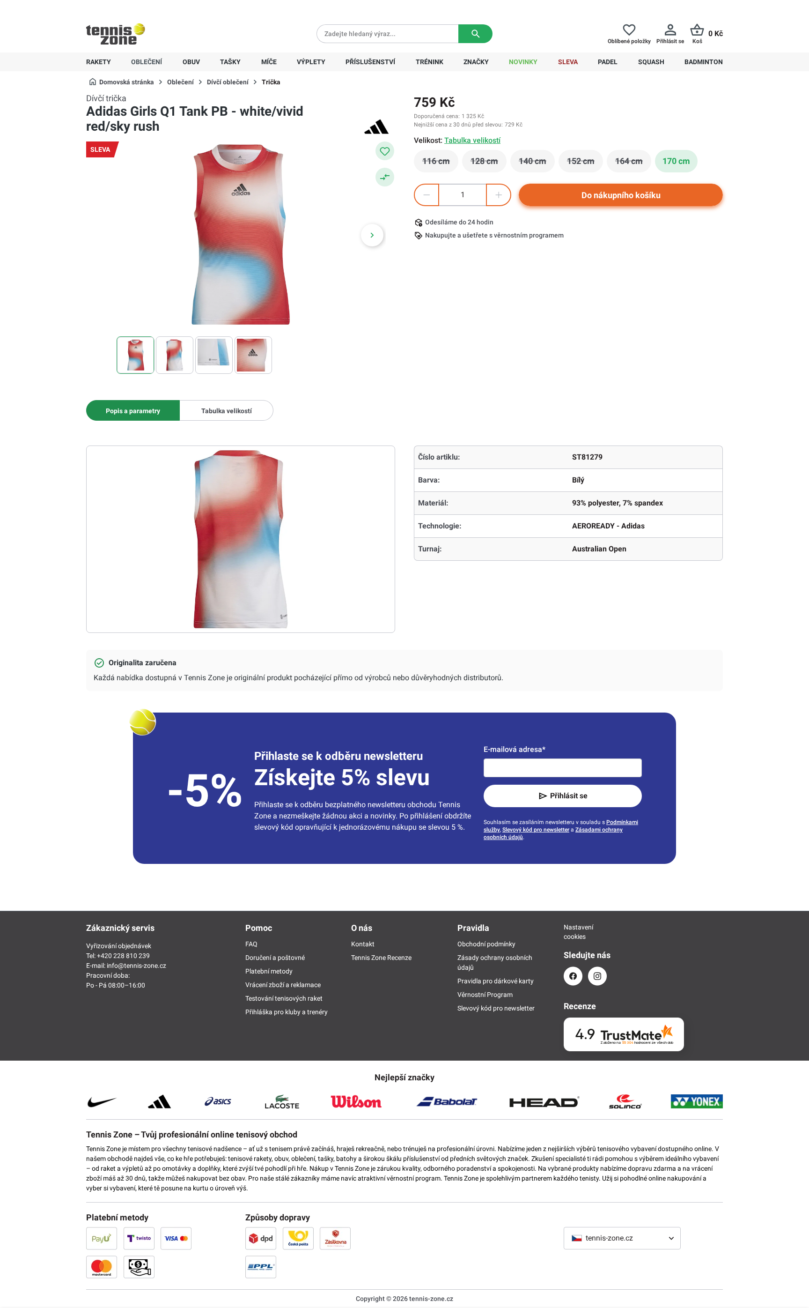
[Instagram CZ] (597, 976)
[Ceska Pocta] (298, 1238)
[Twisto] (139, 1238)
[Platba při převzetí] (139, 1267)
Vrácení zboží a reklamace (283, 984)
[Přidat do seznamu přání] (384, 150)
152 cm (585, 163)
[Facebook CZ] (573, 976)
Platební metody (269, 971)
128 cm (489, 163)
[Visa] (176, 1238)
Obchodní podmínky (486, 944)
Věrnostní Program (485, 994)
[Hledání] (475, 33)
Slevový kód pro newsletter (535, 829)
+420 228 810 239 (146, 7)
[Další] (372, 235)
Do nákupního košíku (621, 195)
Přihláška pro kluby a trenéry (286, 1012)
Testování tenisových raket (284, 998)
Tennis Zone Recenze (381, 957)
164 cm (633, 163)
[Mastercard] (101, 1267)
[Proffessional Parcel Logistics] (260, 1267)
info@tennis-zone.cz (136, 965)
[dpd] (260, 1238)
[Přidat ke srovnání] (384, 177)
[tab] (133, 410)
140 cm (537, 163)
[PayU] (101, 1238)
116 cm (440, 163)
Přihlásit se (569, 795)
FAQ (251, 944)
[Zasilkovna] (335, 1238)
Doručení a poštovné (275, 957)
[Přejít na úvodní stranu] (115, 34)
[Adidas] (376, 126)
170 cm (676, 161)
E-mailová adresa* (514, 749)
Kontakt (363, 944)
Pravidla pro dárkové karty (495, 981)
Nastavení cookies (573, 931)
